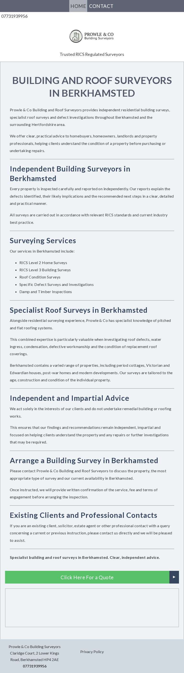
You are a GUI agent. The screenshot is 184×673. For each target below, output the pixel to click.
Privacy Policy (92, 651)
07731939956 (14, 16)
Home (78, 6)
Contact (101, 6)
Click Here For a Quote (87, 577)
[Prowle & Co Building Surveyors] (92, 33)
